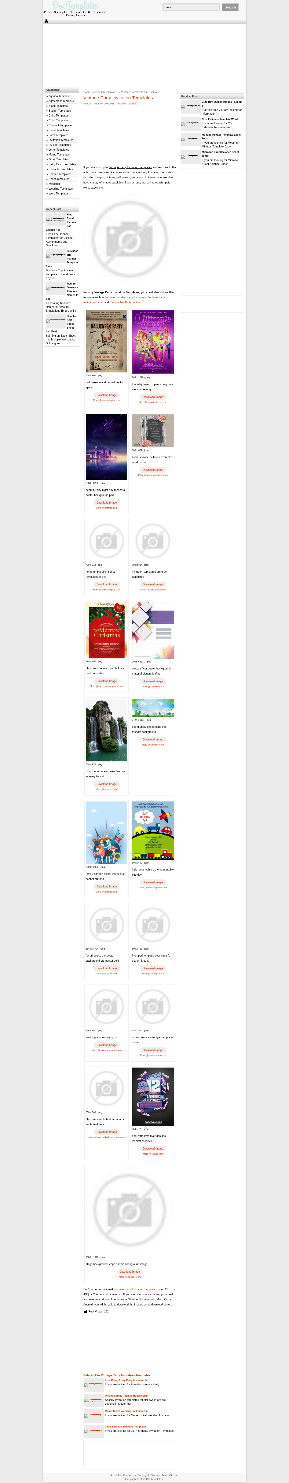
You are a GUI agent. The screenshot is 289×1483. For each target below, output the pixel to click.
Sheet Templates (59, 179)
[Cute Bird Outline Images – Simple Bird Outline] (190, 105)
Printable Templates (61, 169)
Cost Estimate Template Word (220, 119)
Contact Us (129, 1475)
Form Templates (59, 135)
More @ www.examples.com (153, 475)
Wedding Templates (61, 188)
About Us (116, 1475)
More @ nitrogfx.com (153, 973)
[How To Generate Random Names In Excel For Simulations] (55, 286)
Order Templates (59, 159)
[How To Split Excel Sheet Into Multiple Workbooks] (55, 319)
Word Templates (59, 193)
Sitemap (155, 1475)
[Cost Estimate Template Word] (190, 122)
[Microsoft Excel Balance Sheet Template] (190, 155)
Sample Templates (60, 174)
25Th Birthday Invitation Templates (126, 1426)
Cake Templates (59, 115)
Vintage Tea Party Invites (125, 302)
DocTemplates (154, 1479)
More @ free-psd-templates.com (106, 686)
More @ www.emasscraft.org (107, 1050)
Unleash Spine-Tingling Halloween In (126, 1395)
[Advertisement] (144, 55)
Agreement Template (61, 101)
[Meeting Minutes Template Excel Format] (190, 137)
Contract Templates (61, 125)
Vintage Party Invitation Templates (135, 1289)
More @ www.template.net (106, 400)
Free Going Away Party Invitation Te (126, 1380)
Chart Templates (59, 120)
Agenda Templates (59, 96)
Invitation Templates (105, 92)
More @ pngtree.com (106, 508)
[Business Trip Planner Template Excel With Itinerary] (55, 254)
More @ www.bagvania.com (153, 887)
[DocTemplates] (74, 16)
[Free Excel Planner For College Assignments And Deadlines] (55, 221)
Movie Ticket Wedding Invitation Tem (127, 1411)
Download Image (106, 395)
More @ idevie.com (153, 1154)
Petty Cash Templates (62, 164)
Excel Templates (59, 130)
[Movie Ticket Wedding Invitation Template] (93, 1414)
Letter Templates (59, 149)
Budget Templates (60, 110)
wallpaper (54, 183)
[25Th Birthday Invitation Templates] (93, 1429)
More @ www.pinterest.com (153, 402)
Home (86, 92)
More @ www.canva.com (153, 1055)
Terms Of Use (169, 1475)
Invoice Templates (60, 144)
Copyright (143, 1475)
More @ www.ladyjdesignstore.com (106, 1137)
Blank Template (58, 105)
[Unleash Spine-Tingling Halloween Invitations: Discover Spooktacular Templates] (93, 1402)
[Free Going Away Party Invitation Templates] (93, 1383)
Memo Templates (59, 154)
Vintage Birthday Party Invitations (126, 297)
